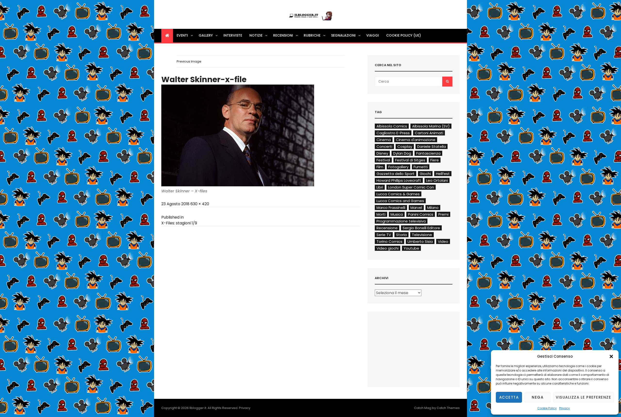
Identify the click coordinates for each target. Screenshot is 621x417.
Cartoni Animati (429, 132)
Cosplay (404, 146)
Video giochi (387, 248)
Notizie (255, 35)
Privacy (564, 408)
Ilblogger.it (197, 408)
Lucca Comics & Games (398, 194)
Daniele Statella (431, 146)
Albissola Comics (391, 126)
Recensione (387, 227)
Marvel (416, 207)
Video (443, 241)
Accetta (509, 397)
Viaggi (372, 35)
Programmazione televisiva (401, 221)
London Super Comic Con (411, 187)
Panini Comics (420, 214)
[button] (611, 356)
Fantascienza (428, 153)
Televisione (422, 234)
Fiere (434, 160)
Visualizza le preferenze (583, 397)
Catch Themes (448, 408)
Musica (397, 214)
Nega (537, 397)
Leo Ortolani (437, 180)
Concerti (384, 146)
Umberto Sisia (420, 241)
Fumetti (421, 166)
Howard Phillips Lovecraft (398, 180)
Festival (383, 160)
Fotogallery (398, 166)
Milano (433, 207)
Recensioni (283, 35)
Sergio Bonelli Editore (421, 227)
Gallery (206, 35)
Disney (382, 153)
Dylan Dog (402, 153)
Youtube (411, 248)
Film (379, 166)
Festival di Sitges (410, 160)
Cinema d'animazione (415, 139)
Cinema (383, 139)
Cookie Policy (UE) (403, 35)
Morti (380, 214)
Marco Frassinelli (390, 207)
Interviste (232, 35)
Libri (379, 187)
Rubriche (312, 35)
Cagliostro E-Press (393, 132)
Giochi (425, 173)
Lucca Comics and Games (400, 200)
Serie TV (383, 234)
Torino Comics (389, 241)
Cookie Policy (547, 408)
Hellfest (443, 173)
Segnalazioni (343, 35)
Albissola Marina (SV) (431, 126)
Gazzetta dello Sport (395, 173)
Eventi (182, 35)
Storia (401, 234)
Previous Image (189, 61)
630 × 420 (199, 204)
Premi (443, 214)
